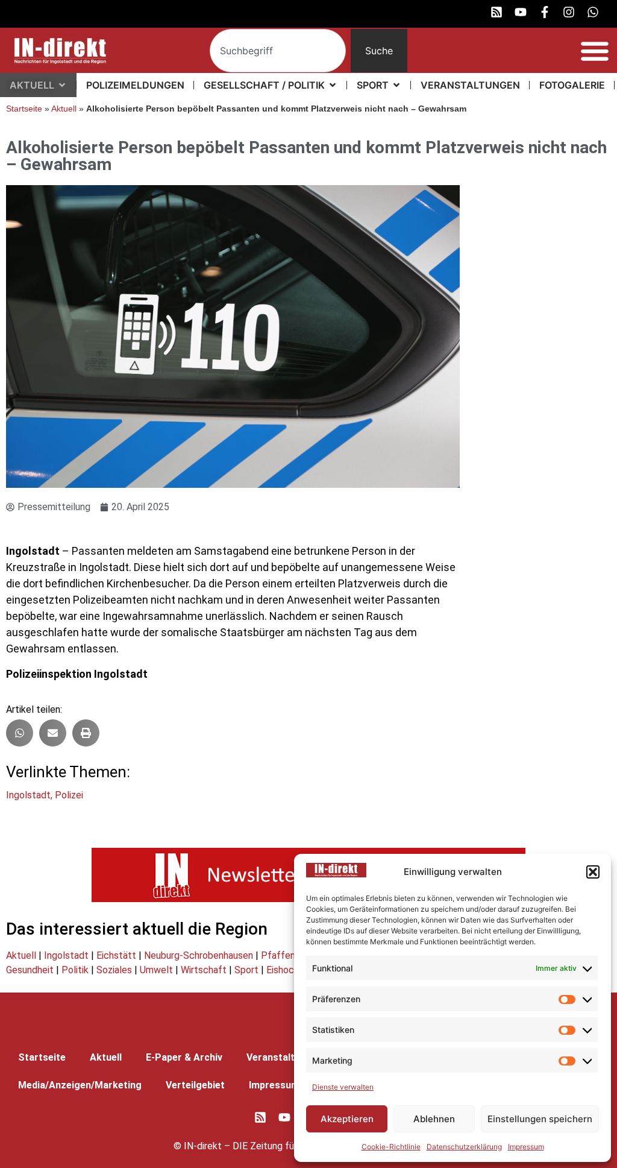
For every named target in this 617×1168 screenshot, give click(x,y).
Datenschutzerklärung (464, 1146)
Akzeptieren (347, 1119)
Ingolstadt (28, 795)
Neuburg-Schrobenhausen (198, 955)
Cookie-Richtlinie (391, 1146)
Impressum (526, 1146)
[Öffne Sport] (396, 85)
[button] (593, 872)
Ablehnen (434, 1119)
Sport (246, 970)
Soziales (114, 970)
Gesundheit (30, 970)
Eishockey (287, 970)
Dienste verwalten (343, 1086)
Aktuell (64, 108)
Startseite (24, 108)
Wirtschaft (204, 970)
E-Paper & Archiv (184, 1057)
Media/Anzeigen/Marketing (80, 1085)
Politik (75, 970)
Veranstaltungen (284, 1057)
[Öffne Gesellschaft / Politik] (332, 85)
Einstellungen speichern (539, 1119)
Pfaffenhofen (290, 955)
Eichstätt (116, 955)
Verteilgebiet (195, 1085)
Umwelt (156, 970)
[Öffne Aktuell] (62, 85)
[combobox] (278, 50)
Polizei (69, 795)
